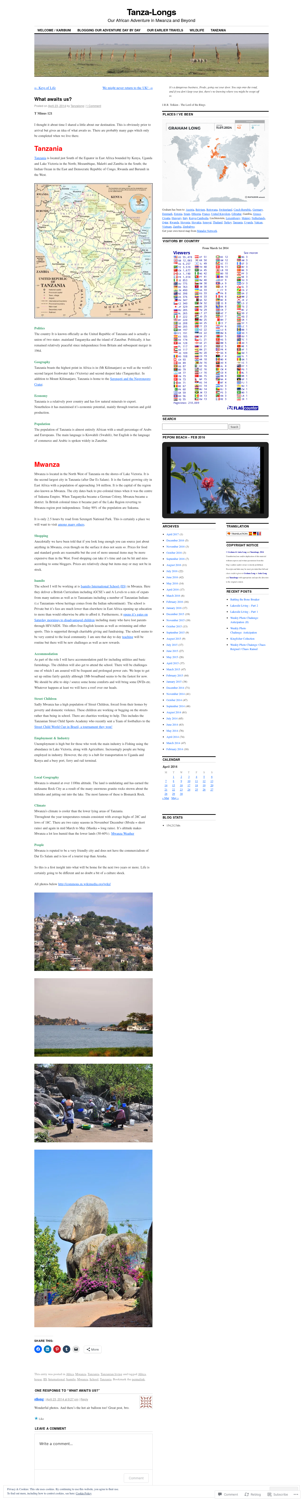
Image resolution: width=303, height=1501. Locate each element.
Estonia (178, 214)
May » (175, 798)
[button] (204, 501)
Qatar (165, 222)
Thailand (218, 222)
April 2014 (172, 737)
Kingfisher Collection (242, 638)
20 (211, 785)
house (38, 1379)
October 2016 (174, 552)
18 (196, 785)
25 (196, 789)
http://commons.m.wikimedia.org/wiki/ (84, 884)
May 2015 (172, 657)
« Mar (165, 798)
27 (211, 789)
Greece (257, 214)
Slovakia (196, 222)
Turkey (228, 222)
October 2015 (174, 626)
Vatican (258, 222)
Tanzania (218, 30)
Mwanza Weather (122, 833)
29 (173, 793)
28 (166, 793)
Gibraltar (236, 214)
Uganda (248, 222)
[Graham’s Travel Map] (215, 200)
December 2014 (175, 687)
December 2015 (175, 614)
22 (173, 789)
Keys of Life (45, 87)
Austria (190, 209)
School (93, 1379)
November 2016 (175, 546)
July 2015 (172, 644)
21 (166, 789)
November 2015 (175, 620)
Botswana (212, 209)
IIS (45, 1379)
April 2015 (172, 663)
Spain (187, 214)
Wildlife (197, 30)
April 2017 (172, 534)
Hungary (176, 218)
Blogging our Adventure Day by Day (109, 30)
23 (181, 789)
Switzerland (225, 209)
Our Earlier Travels (165, 30)
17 (188, 785)
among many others (71, 524)
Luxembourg (233, 218)
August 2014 (173, 712)
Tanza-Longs (151, 11)
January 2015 (174, 681)
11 (196, 781)
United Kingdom (220, 214)
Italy (185, 218)
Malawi (246, 218)
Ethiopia (196, 214)
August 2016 (173, 565)
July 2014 (172, 718)
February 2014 (174, 749)
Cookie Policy (84, 1493)
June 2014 (172, 724)
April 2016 (172, 589)
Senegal (207, 222)
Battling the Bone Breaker (244, 599)
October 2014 (174, 700)
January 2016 (174, 608)
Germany (258, 209)
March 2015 (173, 669)
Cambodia (202, 218)
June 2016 (172, 577)
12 (204, 781)
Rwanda (174, 222)
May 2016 (172, 583)
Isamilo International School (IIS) (103, 586)
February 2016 (174, 602)
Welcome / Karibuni (54, 30)
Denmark (167, 214)
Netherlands (258, 218)
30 (181, 793)
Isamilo (71, 1379)
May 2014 (172, 730)
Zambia (177, 226)
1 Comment (93, 106)
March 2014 (173, 743)
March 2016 (173, 595)
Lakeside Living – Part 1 (244, 611)
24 (188, 789)
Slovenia (185, 222)
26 (204, 789)
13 (211, 781)
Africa (70, 1374)
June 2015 (172, 651)
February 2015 (174, 675)
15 (173, 785)
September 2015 (175, 632)
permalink (138, 1379)
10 (188, 781)
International (56, 1379)
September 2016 (175, 559)
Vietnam (167, 226)
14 (166, 785)
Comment (136, 1478)
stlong (39, 1399)
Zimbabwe (189, 226)
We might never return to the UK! (127, 87)
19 (204, 785)
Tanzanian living (111, 1374)
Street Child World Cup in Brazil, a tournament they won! (73, 726)
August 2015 (173, 638)
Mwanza (80, 1374)
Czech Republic (242, 209)
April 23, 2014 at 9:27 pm (62, 1399)
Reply (84, 1399)
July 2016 (172, 571)
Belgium (200, 209)
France (206, 214)
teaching (127, 636)
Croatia (166, 218)
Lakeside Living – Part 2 (244, 605)
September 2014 (175, 706)
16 (181, 785)
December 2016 (175, 540)
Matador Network (207, 231)
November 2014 (175, 694)
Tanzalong (77, 106)
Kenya (192, 218)
